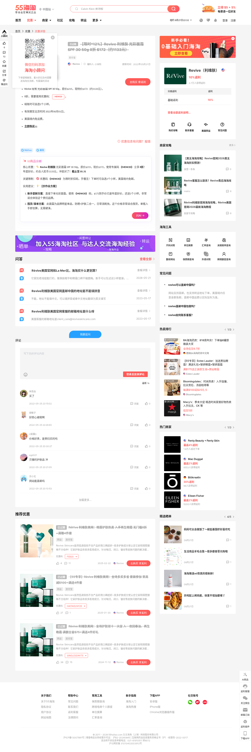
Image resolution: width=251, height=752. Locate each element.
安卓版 (153, 701)
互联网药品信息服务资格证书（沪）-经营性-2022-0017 (160, 737)
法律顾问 (73, 717)
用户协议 (46, 712)
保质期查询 (188, 259)
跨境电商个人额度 (102, 706)
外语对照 (206, 259)
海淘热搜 (131, 706)
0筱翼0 (33, 434)
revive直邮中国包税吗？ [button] (182, 306)
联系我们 (73, 706)
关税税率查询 (224, 245)
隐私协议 (46, 706)
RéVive (28, 150)
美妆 (42, 150)
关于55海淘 (48, 701)
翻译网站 (170, 259)
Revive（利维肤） (204, 70)
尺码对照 (170, 245)
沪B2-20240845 (122, 737)
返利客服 (73, 712)
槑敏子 (32, 412)
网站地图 (46, 717)
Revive (76, 64)
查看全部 (146, 259)
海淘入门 (131, 701)
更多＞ (232, 145)
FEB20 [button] (70, 556)
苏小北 (32, 476)
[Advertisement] (198, 644)
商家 (45, 20)
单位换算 (188, 245)
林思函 (32, 391)
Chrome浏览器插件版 (162, 712)
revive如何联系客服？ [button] (181, 315)
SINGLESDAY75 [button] (75, 655)
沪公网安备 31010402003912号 (125, 743)
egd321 (33, 455)
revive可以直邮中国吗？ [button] (182, 284)
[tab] (198, 284)
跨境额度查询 (224, 259)
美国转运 (206, 130)
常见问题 (73, 701)
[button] (46, 9)
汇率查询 (206, 245)
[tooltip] (34, 60)
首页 (17, 31)
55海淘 (25, 9)
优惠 (30, 20)
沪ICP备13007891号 (74, 737)
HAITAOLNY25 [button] (75, 606)
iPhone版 (155, 706)
